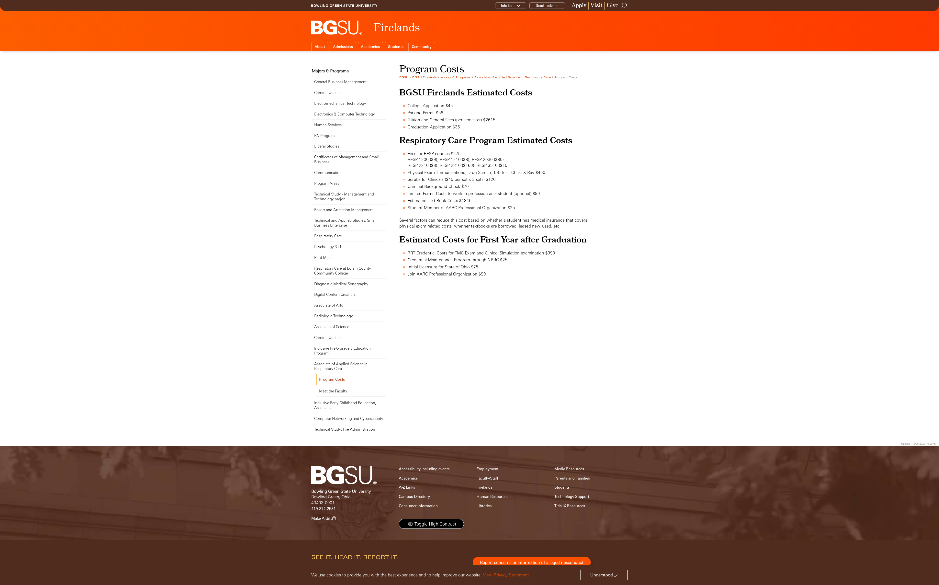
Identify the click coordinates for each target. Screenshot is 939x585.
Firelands (484, 487)
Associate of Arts (328, 305)
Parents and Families (572, 478)
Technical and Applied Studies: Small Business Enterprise (345, 223)
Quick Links (545, 5)
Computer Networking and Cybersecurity (348, 418)
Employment (487, 469)
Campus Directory (414, 496)
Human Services (328, 125)
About (320, 47)
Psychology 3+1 (328, 246)
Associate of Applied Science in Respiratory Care (513, 77)
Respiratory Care (328, 236)
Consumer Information (418, 506)
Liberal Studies (326, 146)
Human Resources (492, 496)
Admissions (343, 47)
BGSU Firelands (424, 77)
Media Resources (569, 469)
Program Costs (332, 379)
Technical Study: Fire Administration (344, 429)
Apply (579, 6)
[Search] (624, 6)
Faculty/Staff (487, 478)
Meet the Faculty (333, 391)
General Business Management (340, 82)
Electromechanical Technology (340, 103)
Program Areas (326, 183)
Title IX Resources (569, 506)
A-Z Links (407, 487)
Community (422, 47)
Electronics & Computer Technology (344, 114)
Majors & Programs (455, 77)
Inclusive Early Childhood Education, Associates (345, 405)
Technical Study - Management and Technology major (344, 196)
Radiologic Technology (333, 316)
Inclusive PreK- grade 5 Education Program (342, 351)
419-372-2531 (323, 508)
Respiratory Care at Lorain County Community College (342, 270)
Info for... (508, 5)
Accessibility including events (424, 469)
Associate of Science (331, 326)
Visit (597, 6)
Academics (370, 47)
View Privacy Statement (506, 574)
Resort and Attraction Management (344, 209)
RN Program (324, 135)
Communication (328, 172)
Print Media (324, 257)
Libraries (484, 506)
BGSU (404, 77)
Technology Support (571, 496)
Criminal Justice (327, 92)
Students (395, 47)
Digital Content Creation (334, 294)
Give (612, 6)
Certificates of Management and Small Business (346, 159)
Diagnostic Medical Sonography (341, 284)
